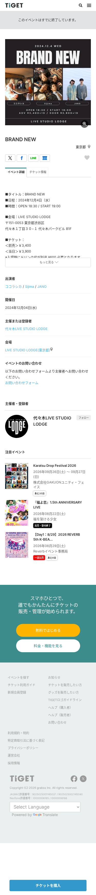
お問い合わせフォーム (21, 383)
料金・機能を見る (48, 645)
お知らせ (54, 677)
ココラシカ (13, 286)
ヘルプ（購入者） (60, 708)
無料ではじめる (48, 630)
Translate (50, 814)
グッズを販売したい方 (63, 692)
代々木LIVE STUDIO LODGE (26, 329)
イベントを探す (18, 677)
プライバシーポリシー (23, 748)
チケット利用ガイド (21, 685)
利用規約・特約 (18, 733)
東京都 (81, 147)
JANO (42, 286)
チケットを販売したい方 (65, 685)
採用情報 (14, 763)
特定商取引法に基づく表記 (26, 740)
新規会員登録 (17, 692)
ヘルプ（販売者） (60, 715)
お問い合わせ (57, 722)
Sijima (29, 286)
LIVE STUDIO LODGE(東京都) (27, 350)
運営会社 (14, 755)
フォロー (84, 417)
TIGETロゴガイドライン (65, 700)
